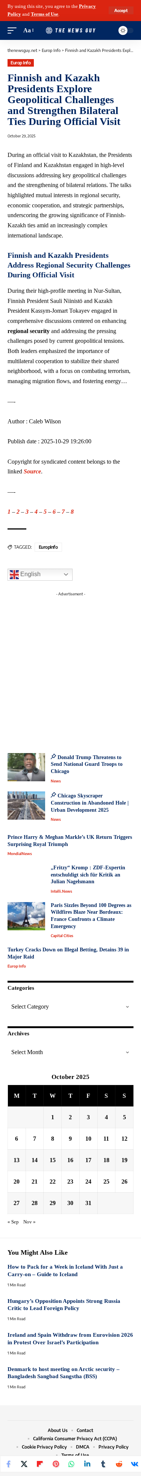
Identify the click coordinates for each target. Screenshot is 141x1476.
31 (88, 1203)
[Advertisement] (70, 670)
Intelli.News (61, 891)
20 (17, 1181)
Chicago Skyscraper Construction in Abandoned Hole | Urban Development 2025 (90, 803)
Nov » (29, 1222)
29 (53, 1203)
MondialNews (20, 853)
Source (32, 471)
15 (53, 1160)
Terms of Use (44, 14)
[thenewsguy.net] (70, 30)
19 (124, 1160)
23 (70, 1181)
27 (17, 1203)
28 (35, 1203)
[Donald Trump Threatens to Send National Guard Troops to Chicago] (26, 767)
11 (106, 1138)
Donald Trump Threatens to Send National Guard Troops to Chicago (87, 764)
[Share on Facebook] (8, 1464)
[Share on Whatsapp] (71, 1464)
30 (70, 1203)
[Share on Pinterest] (56, 1464)
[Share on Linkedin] (87, 1464)
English (30, 574)
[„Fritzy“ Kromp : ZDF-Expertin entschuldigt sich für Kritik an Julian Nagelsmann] (26, 878)
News (56, 781)
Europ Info (20, 62)
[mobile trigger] (14, 31)
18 (106, 1160)
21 (35, 1181)
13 (17, 1160)
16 (70, 1160)
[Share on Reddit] (119, 1464)
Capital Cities (62, 935)
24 (88, 1181)
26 (124, 1181)
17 (88, 1160)
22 (53, 1181)
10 (88, 1138)
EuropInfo (48, 547)
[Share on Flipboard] (40, 1464)
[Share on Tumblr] (103, 1464)
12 (124, 1138)
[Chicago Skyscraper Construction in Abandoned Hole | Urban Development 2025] (26, 805)
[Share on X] (24, 1464)
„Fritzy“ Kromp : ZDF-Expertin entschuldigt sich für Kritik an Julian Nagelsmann (88, 874)
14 (35, 1160)
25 (106, 1181)
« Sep (13, 1222)
